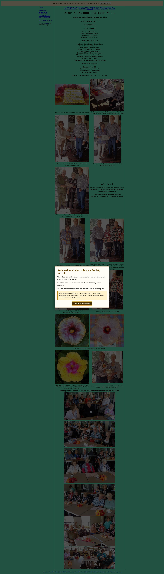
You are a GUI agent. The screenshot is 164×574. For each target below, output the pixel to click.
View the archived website (82, 303)
